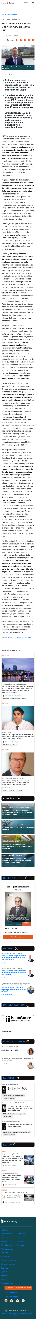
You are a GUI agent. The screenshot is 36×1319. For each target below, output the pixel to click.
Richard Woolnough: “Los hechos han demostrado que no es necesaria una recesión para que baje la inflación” (15, 783)
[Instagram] (11, 1300)
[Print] (29, 40)
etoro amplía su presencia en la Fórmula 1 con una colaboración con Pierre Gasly (12, 1178)
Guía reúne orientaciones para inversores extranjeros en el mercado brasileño (17, 846)
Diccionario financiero (8, 1260)
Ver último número (18, 937)
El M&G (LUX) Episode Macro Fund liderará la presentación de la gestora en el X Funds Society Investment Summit (18, 736)
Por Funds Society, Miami (13, 742)
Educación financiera (8, 1264)
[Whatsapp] (33, 40)
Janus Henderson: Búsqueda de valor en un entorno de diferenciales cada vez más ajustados (14, 957)
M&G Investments (9, 637)
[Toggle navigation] (33, 2)
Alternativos (20, 1234)
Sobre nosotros (14, 1041)
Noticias (4, 1230)
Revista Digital (13, 878)
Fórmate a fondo (7, 1249)
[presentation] (3, 1015)
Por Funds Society (10, 1165)
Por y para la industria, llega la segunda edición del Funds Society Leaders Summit (20, 1108)
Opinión (8, 948)
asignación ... (7, 698)
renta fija (27, 637)
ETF (17, 1237)
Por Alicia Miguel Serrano (12, 1202)
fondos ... (13, 790)
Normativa (20, 1245)
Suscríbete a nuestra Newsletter (18, 1288)
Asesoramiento (6, 1256)
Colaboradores (14, 1005)
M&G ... (23, 698)
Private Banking (6, 1245)
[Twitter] (25, 40)
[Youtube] (17, 1300)
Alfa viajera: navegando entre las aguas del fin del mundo (11, 1197)
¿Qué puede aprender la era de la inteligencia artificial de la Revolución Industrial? (14, 989)
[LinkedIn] (17, 40)
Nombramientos (6, 1234)
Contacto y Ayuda (12, 1296)
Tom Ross (4, 963)
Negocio (19, 637)
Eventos (8, 1078)
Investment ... (7, 744)
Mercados (4, 1237)
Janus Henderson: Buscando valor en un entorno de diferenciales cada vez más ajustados (14, 972)
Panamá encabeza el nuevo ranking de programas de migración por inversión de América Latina (17, 812)
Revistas (4, 1268)
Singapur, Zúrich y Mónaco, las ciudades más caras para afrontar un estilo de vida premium (16, 860)
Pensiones (20, 1241)
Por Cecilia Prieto (7, 788)
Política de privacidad (25, 1313)
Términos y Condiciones (9, 1313)
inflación (19, 790)
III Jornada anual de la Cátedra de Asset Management (20, 1125)
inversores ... (16, 698)
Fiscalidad (4, 1253)
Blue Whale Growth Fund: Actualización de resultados (18, 1089)
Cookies (16, 1315)
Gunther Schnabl (7, 994)
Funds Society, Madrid (12, 75)
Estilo (7, 1144)
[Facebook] (21, 40)
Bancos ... (6, 790)
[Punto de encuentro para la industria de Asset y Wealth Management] (8, 2)
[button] (16, 1310)
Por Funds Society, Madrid (13, 695)
